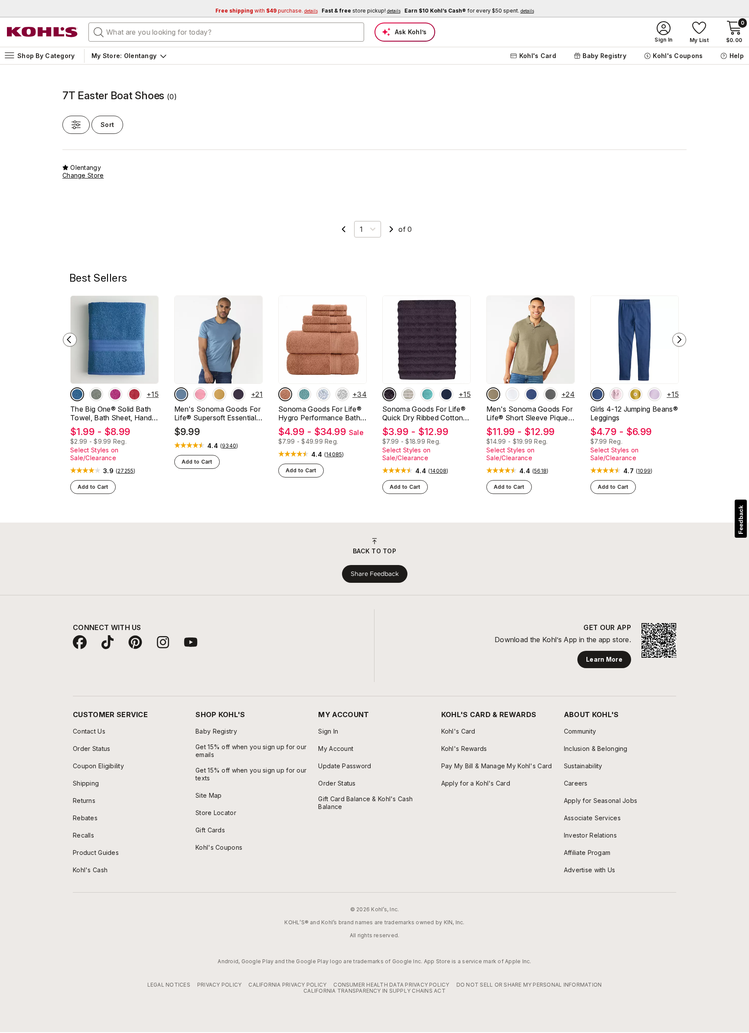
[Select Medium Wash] (597, 394)
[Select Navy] (446, 394)
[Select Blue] (77, 394)
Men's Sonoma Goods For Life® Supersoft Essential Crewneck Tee (217, 413)
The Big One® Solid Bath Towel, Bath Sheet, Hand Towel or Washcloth (111, 413)
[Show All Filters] (76, 125)
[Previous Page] (344, 229)
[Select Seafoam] (427, 394)
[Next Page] (391, 229)
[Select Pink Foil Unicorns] (616, 394)
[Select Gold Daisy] (635, 394)
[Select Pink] (200, 394)
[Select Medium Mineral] (550, 394)
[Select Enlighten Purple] (654, 394)
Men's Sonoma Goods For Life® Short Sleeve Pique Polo (529, 413)
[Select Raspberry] (115, 394)
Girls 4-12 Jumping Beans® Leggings (634, 413)
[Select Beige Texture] (493, 394)
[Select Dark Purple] (238, 394)
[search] (99, 31)
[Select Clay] (285, 394)
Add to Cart (93, 487)
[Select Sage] (96, 394)
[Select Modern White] (512, 394)
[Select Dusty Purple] (389, 394)
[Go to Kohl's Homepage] (42, 32)
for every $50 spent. (469, 10)
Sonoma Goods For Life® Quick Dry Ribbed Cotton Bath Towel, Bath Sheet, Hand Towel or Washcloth (424, 413)
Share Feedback (375, 573)
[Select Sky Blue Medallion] (323, 394)
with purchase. (266, 10)
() (126, 471)
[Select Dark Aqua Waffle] (304, 394)
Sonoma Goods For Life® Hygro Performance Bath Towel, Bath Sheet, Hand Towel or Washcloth (319, 413)
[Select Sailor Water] (531, 394)
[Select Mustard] (219, 394)
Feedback (740, 519)
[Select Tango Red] (134, 394)
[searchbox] (226, 32)
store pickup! (361, 10)
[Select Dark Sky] (181, 394)
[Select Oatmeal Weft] (408, 394)
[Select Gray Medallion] (342, 394)
